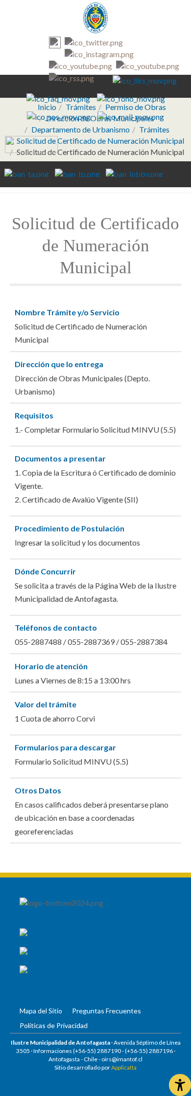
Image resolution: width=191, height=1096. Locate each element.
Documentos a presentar (60, 458)
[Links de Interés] (144, 80)
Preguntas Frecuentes (106, 1011)
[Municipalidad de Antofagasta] (95, 17)
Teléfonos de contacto (56, 627)
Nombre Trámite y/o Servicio (67, 312)
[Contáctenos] (130, 115)
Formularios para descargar (65, 747)
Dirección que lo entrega (59, 364)
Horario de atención (51, 666)
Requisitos (34, 415)
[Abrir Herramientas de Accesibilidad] (180, 1085)
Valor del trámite (45, 704)
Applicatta (124, 1067)
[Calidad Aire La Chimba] (31, 143)
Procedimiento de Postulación (69, 528)
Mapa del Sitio (41, 1011)
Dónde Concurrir (45, 571)
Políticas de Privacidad (54, 1025)
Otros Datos (38, 790)
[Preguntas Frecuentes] (58, 97)
